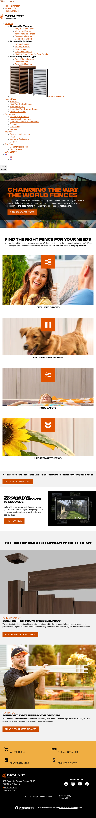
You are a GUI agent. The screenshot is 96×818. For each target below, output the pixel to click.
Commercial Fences (19, 147)
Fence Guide (10, 99)
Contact (13, 141)
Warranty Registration (20, 139)
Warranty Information (19, 116)
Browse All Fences (56, 96)
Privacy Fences (22, 44)
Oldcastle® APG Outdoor (68, 808)
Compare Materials (23, 39)
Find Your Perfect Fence (21, 104)
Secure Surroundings (48, 358)
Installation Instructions (20, 119)
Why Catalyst (11, 152)
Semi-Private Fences (24, 59)
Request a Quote (67, 763)
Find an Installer (12, 11)
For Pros (9, 144)
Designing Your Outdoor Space (24, 109)
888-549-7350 (10, 788)
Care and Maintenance (20, 134)
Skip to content (7, 1)
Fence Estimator (12, 6)
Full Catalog (15, 126)
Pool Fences (20, 49)
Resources (10, 114)
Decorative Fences (23, 51)
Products (9, 23)
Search (3, 170)
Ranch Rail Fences (23, 64)
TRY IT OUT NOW (14, 521)
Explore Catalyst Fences (22, 212)
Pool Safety (48, 408)
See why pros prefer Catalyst (20, 729)
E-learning (14, 124)
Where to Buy (11, 8)
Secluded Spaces (48, 307)
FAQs (12, 136)
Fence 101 (14, 101)
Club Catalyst (16, 149)
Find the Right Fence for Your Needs (31, 54)
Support (8, 131)
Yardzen (14, 129)
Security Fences (22, 46)
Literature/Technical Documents (24, 121)
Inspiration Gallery (18, 111)
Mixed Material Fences (25, 33)
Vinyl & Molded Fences (25, 28)
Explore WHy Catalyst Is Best (20, 634)
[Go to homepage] (12, 19)
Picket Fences (21, 61)
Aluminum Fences (23, 31)
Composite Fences (23, 36)
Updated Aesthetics (48, 458)
